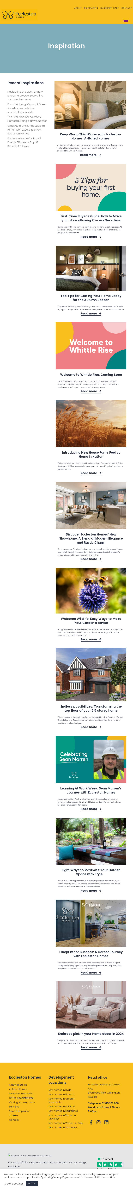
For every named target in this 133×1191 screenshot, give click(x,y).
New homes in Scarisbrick (63, 1111)
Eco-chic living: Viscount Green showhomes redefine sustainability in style (27, 108)
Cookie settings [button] (14, 1183)
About (78, 8)
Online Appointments (21, 1098)
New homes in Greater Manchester (61, 1100)
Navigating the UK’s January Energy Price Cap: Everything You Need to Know (25, 95)
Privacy (73, 1162)
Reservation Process (21, 1093)
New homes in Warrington (63, 1127)
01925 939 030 (110, 1103)
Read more (88, 155)
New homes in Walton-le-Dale (65, 1123)
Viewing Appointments (22, 1102)
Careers (13, 1115)
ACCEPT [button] (32, 1183)
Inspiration (91, 8)
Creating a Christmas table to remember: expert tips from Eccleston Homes (26, 129)
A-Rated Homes (18, 1089)
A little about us (18, 1084)
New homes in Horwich (61, 1094)
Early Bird (14, 1106)
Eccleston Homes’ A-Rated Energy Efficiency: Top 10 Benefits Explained (24, 142)
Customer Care (109, 8)
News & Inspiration (19, 1111)
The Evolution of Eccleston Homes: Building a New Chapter (27, 119)
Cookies (62, 1162)
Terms (52, 1162)
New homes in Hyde (59, 1090)
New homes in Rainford (61, 1106)
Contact (126, 8)
